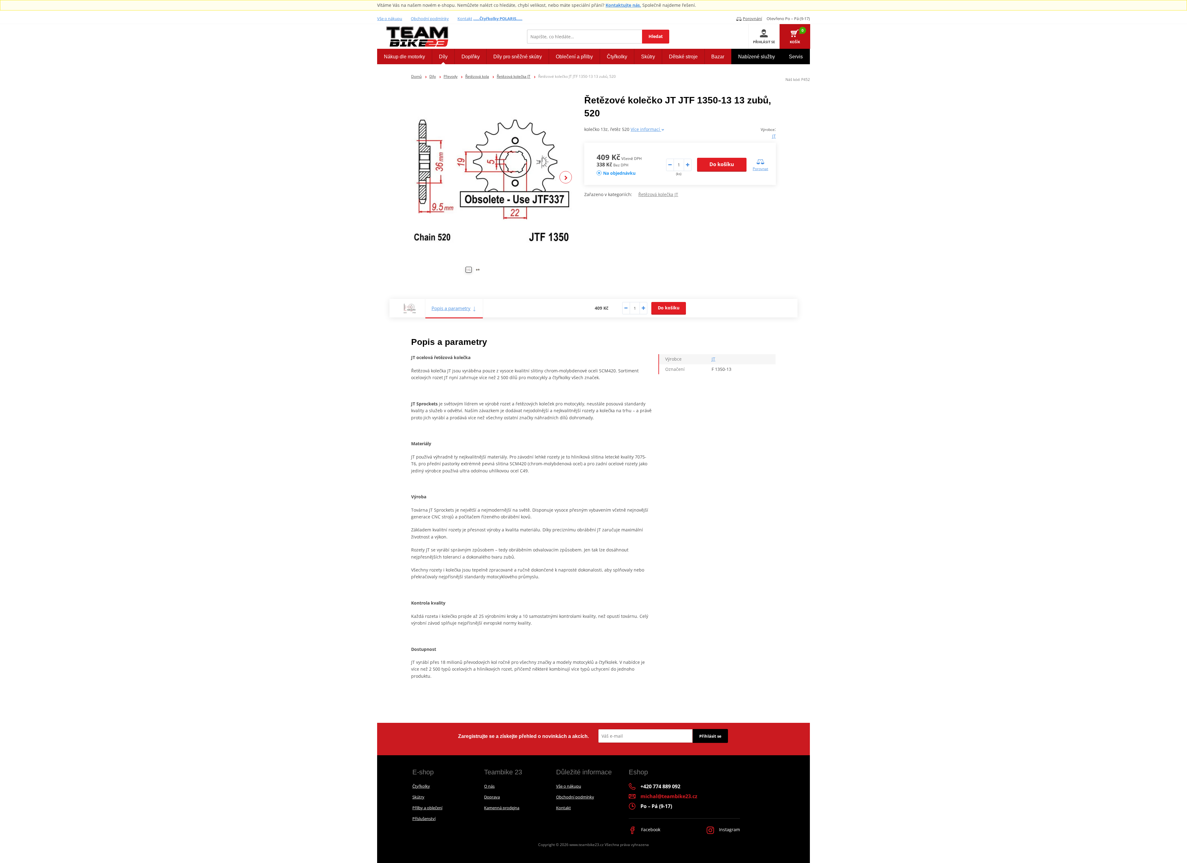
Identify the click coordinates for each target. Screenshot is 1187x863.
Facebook (650, 829)
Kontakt (464, 18)
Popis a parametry (451, 308)
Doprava (492, 797)
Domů (416, 76)
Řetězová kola (477, 76)
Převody (450, 76)
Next (565, 177)
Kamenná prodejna (501, 808)
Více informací (646, 129)
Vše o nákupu (389, 18)
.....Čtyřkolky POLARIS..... (497, 18)
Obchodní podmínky (430, 18)
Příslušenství (424, 818)
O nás (489, 786)
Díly (432, 76)
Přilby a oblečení (427, 808)
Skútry (418, 797)
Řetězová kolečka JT (513, 76)
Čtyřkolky (421, 786)
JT (774, 136)
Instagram (729, 829)
